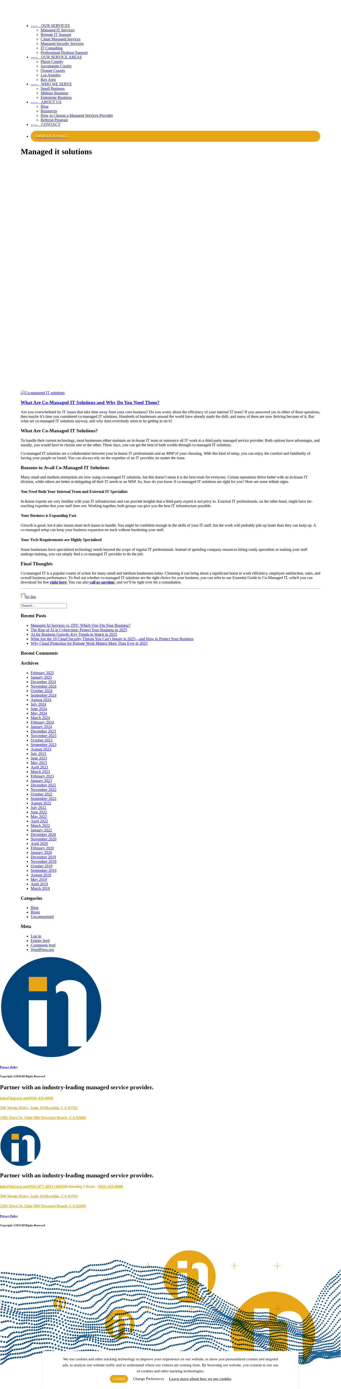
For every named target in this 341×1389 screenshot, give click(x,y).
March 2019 (40, 888)
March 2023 (40, 772)
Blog (44, 106)
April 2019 (39, 884)
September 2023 (43, 745)
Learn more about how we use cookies (200, 1379)
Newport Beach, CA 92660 (63, 1117)
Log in (36, 936)
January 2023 (41, 780)
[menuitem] (175, 39)
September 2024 (43, 695)
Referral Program (54, 120)
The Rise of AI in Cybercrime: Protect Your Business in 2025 (79, 630)
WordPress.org (42, 949)
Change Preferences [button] (148, 1379)
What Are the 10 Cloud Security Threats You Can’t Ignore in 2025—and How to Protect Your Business (112, 639)
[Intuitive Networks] (170, 9)
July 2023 (38, 754)
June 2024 (39, 709)
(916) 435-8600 (40, 1098)
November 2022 (43, 789)
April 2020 (39, 843)
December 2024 (43, 682)
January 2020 (41, 852)
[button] (43, 393)
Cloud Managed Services (60, 39)
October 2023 (41, 740)
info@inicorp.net (14, 1098)
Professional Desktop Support (64, 52)
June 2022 (39, 812)
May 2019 (39, 879)
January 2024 (41, 727)
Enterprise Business (56, 97)
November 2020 (43, 839)
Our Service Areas (56, 57)
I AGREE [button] (119, 1379)
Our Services (50, 25)
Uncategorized (42, 917)
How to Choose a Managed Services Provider (77, 115)
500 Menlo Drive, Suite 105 (23, 1108)
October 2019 (41, 866)
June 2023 (39, 758)
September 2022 (43, 798)
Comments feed (43, 945)
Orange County (53, 70)
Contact (45, 124)
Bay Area (48, 79)
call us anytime (102, 582)
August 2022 (41, 803)
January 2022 (41, 830)
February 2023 (42, 776)
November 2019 (43, 861)
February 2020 (42, 848)
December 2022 (43, 785)
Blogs (35, 912)
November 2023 (43, 736)
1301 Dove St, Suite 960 (20, 1117)
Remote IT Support (56, 34)
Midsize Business (54, 93)
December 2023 (43, 731)
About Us (46, 102)
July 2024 (38, 704)
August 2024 (41, 700)
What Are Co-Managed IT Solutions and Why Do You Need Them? (90, 402)
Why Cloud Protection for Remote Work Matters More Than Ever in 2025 (89, 643)
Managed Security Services (62, 43)
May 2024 (39, 713)
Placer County (52, 61)
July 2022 (38, 807)
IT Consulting (52, 48)
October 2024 (41, 691)
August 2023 (41, 749)
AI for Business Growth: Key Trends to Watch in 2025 (74, 634)
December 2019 (43, 857)
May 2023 (39, 763)
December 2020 (43, 834)
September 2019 (43, 870)
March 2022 (40, 825)
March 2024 (40, 718)
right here (58, 582)
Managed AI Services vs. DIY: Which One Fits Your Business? (80, 625)
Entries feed (40, 940)
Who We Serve (51, 84)
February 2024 (42, 722)
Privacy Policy (9, 1067)
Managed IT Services (57, 30)
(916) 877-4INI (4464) (46, 1186)
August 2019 (41, 875)
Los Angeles (50, 75)
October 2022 (41, 794)
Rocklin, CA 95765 (62, 1108)
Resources (49, 111)
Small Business (53, 88)
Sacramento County (56, 66)
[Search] (44, 605)
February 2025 (42, 673)
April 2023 (39, 767)
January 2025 (41, 677)
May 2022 (39, 816)
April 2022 (39, 821)
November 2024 (43, 686)
